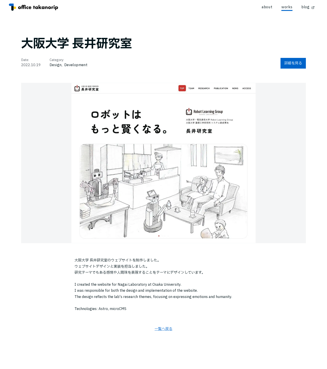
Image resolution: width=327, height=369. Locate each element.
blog (305, 7)
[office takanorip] (33, 7)
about (267, 7)
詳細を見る (293, 63)
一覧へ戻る (163, 329)
